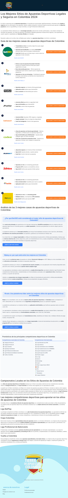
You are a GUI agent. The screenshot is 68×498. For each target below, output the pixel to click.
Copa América (40, 344)
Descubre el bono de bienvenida (56, 51)
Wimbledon (39, 373)
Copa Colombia (8, 346)
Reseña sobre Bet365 (19, 58)
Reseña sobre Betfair (18, 109)
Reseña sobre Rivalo (18, 94)
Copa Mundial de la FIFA (42, 342)
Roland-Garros (40, 371)
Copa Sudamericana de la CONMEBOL (45, 348)
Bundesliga (39, 360)
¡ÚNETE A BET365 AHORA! (12, 244)
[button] (42, 5)
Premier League (40, 354)
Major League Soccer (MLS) (43, 364)
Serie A (38, 358)
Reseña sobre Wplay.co (19, 80)
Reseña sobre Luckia (18, 187)
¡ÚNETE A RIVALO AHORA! (11, 327)
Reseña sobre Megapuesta (20, 201)
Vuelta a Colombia (8, 354)
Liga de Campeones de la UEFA (44, 350)
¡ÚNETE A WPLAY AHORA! (11, 283)
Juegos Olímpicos (41, 375)
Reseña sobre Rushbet (19, 157)
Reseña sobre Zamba (19, 172)
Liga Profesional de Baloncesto (11, 350)
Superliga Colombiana (9, 348)
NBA (38, 367)
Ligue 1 (38, 362)
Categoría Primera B (9, 344)
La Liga (38, 356)
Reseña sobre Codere (19, 143)
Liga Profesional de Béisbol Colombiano (13, 352)
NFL (38, 369)
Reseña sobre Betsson (19, 124)
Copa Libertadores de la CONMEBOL (45, 346)
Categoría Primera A (9, 342)
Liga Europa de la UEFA (42, 352)
